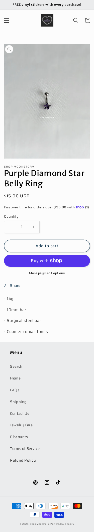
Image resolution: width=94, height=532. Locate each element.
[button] (6, 20)
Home (15, 378)
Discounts (19, 437)
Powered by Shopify (62, 524)
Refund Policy (23, 460)
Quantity (11, 216)
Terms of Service (25, 448)
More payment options (47, 273)
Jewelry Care (21, 425)
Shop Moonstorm (40, 524)
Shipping (18, 402)
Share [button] (15, 285)
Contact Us (19, 413)
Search (16, 366)
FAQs (15, 390)
